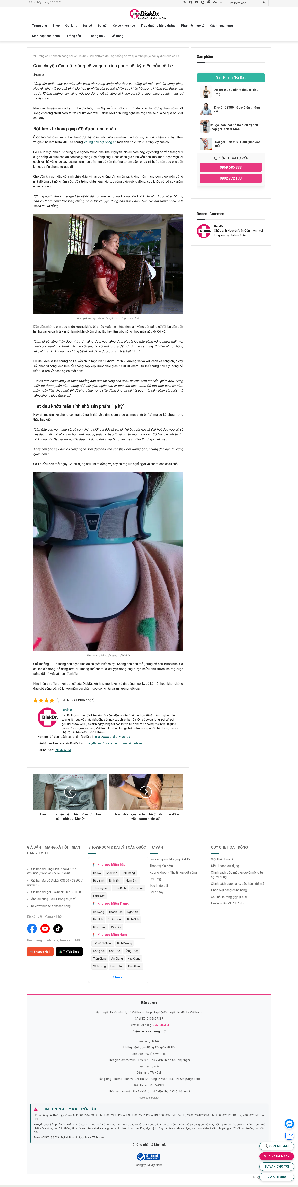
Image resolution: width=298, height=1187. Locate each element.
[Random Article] (215, 2)
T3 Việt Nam (136, 1012)
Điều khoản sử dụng (225, 866)
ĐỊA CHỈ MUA (276, 1177)
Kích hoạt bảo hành (46, 36)
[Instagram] (203, 2)
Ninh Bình (115, 880)
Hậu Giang (134, 958)
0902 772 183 (231, 178)
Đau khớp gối (159, 886)
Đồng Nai (99, 951)
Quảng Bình (115, 919)
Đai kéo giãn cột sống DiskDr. (170, 859)
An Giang (117, 958)
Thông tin (96, 36)
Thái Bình (120, 888)
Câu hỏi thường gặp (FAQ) (229, 897)
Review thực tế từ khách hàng (51, 906)
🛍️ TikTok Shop (69, 951)
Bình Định (133, 919)
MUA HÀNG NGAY (277, 1156)
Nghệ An (132, 912)
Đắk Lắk (116, 927)
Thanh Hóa (116, 912)
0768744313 (156, 1085)
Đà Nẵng (98, 912)
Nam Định (132, 880)
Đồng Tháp (132, 951)
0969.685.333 (277, 1146)
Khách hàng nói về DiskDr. (69, 56)
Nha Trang (99, 927)
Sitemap (118, 977)
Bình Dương (124, 943)
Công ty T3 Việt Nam (149, 1165)
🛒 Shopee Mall (40, 951)
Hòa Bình (99, 880)
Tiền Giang (100, 958)
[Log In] (209, 2)
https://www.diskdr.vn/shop (112, 736)
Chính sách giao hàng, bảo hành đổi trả (237, 884)
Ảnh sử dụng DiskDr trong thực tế (53, 899)
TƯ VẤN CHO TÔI (276, 1166)
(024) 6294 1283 (155, 1053)
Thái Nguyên (101, 888)
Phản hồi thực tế (192, 25)
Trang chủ (39, 25)
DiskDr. (40, 74)
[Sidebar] (221, 2)
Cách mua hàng (221, 25)
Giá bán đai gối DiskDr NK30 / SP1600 (56, 892)
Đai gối (102, 25)
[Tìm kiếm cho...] (264, 2)
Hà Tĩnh (98, 919)
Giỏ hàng (117, 36)
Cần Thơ (114, 951)
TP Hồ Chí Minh (103, 943)
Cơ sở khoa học (124, 25)
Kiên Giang (134, 966)
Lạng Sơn (99, 895)
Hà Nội (97, 873)
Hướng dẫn (73, 36)
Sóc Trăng (116, 966)
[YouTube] (197, 2)
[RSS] (184, 2)
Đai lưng (71, 25)
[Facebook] (191, 2)
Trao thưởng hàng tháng (158, 25)
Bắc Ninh (111, 873)
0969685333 (63, 750)
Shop (56, 25)
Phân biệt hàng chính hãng (229, 890)
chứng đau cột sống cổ (100, 142)
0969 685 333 (231, 167)
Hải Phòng (128, 873)
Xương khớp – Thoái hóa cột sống (173, 872)
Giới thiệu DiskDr (222, 859)
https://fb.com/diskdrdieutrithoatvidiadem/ (113, 743)
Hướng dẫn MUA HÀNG (227, 903)
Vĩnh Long (99, 966)
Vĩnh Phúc (137, 888)
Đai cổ (87, 25)
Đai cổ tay (156, 892)
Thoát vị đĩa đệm (161, 866)
